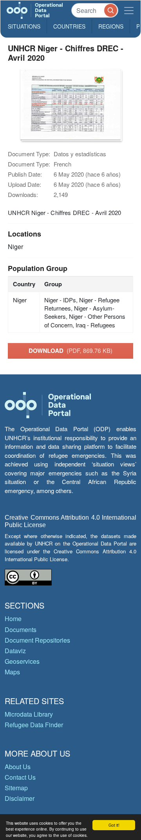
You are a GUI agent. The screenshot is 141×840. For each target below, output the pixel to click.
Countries (69, 26)
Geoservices (22, 661)
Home (13, 618)
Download (70, 350)
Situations (24, 26)
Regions (110, 26)
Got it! (113, 825)
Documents (20, 629)
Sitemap (16, 787)
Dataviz (15, 650)
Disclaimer (19, 798)
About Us (18, 766)
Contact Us (20, 777)
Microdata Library (29, 714)
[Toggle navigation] (128, 10)
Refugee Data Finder (34, 724)
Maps (12, 671)
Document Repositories (37, 640)
